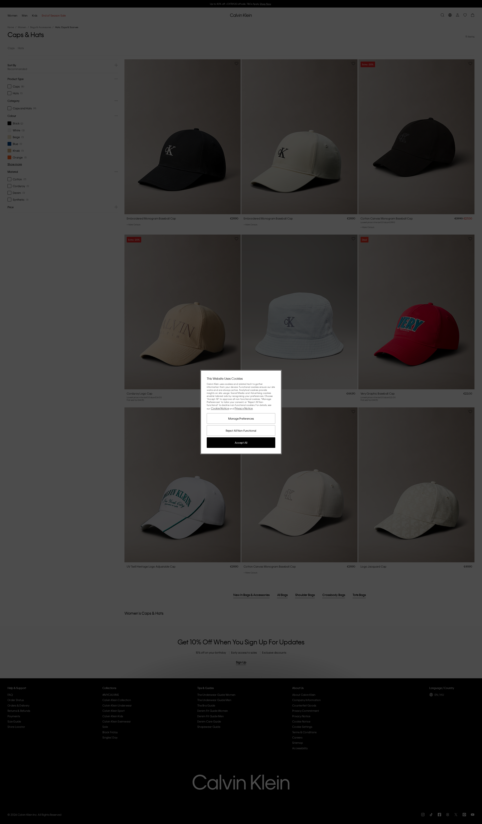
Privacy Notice (244, 408)
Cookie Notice (220, 408)
